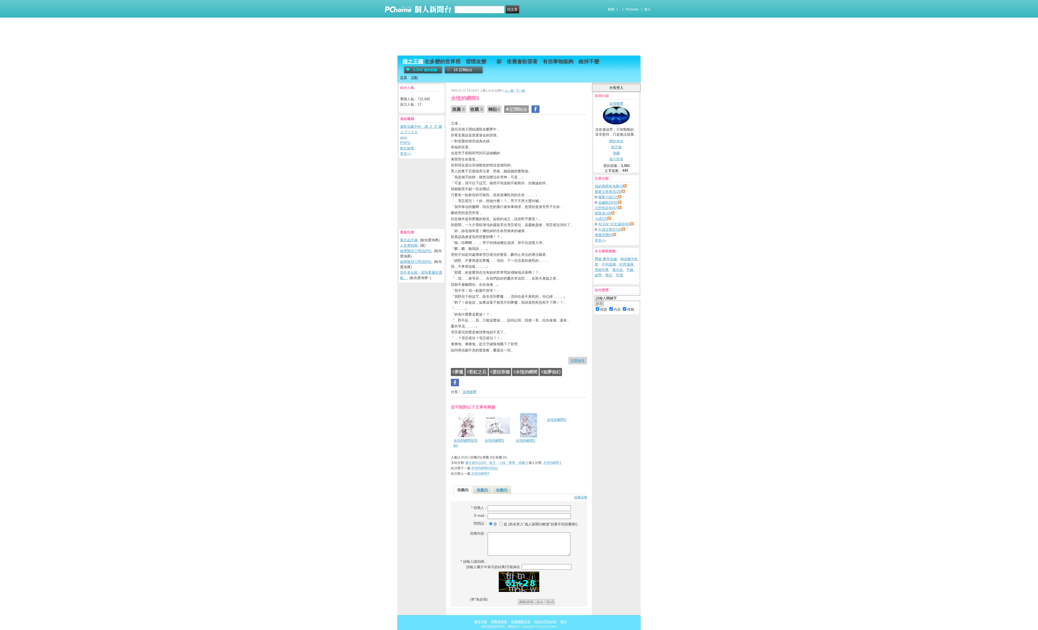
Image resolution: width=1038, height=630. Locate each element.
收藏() (501, 490)
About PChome (545, 622)
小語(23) (601, 219)
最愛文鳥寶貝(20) (608, 192)
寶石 (608, 275)
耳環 (619, 275)
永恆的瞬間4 (480, 473)
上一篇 (509, 90)
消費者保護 (499, 622)
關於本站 (616, 141)
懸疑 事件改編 (606, 259)
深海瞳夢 (469, 392)
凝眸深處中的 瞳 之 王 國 (421, 127)
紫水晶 (617, 270)
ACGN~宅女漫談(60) (614, 224)
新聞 (611, 9)
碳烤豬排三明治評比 (416, 251)
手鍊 (629, 270)
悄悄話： (481, 523)
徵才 (563, 622)
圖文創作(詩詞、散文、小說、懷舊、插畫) (495, 463)
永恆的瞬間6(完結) (466, 442)
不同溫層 (609, 264)
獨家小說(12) (608, 197)
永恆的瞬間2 (556, 420)
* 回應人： (479, 508)
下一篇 (520, 90)
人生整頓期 (409, 245)
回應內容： (479, 533)
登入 (647, 9)
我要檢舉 (578, 360)
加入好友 (616, 159)
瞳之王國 (413, 61)
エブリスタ (409, 132)
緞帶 (598, 275)
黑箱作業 (602, 270)
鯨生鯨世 (407, 148)
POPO (405, 143)
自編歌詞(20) (608, 202)
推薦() (482, 490)
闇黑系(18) (603, 213)
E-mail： (481, 516)
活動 (414, 77)
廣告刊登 (480, 622)
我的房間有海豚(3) (609, 186)
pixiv (403, 137)
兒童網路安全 (520, 622)
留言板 (616, 147)
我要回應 (580, 497)
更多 (600, 240)
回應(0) (462, 490)
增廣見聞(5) (604, 235)
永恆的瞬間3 (494, 440)
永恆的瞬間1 (525, 440)
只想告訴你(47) (606, 208)
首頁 (403, 77)
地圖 (616, 153)
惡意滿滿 (626, 264)
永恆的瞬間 (551, 463)
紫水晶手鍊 (409, 240)
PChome (632, 9)
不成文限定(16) (610, 229)
